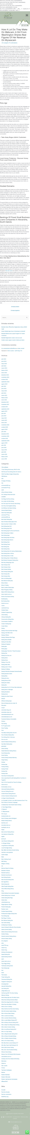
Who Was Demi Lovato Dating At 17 (9, 1042)
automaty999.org (5, 517)
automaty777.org (5, 514)
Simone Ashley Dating (6, 938)
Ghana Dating (4, 748)
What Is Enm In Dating (6, 1006)
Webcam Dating (5, 995)
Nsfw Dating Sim (5, 884)
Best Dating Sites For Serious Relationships (11, 551)
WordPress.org (4, 1096)
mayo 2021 (4, 418)
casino (3, 605)
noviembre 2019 (5, 436)
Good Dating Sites (5, 753)
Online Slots (4, 900)
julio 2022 (3, 386)
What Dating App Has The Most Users (10, 997)
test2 (2, 972)
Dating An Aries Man (6, 641)
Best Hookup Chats (5, 567)
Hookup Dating (4, 766)
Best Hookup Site (5, 573)
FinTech (3, 721)
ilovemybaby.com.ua (6, 786)
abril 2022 (3, 393)
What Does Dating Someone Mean (9, 999)
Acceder (3, 1089)
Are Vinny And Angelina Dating (8, 505)
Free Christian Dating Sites (7, 734)
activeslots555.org (5, 485)
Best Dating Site (5, 546)
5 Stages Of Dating (5, 480)
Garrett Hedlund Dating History (8, 741)
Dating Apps (4, 648)
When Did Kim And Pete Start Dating (10, 1008)
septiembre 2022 (5, 381)
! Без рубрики (4, 467)
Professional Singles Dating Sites (9, 913)
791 (2, 483)
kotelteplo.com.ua (5, 827)
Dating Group (4, 660)
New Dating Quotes (6, 877)
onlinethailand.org (5, 902)
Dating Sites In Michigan (7, 689)
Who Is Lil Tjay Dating (6, 1031)
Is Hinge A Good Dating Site (7, 798)
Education (3, 705)
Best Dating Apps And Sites (7, 537)
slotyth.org (3, 947)
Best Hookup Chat (5, 564)
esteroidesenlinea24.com (7, 714)
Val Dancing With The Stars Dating (9, 993)
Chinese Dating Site (6, 617)
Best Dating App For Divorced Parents (10, 530)
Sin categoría (5, 42)
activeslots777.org (5, 487)
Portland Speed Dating (6, 911)
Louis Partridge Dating (6, 847)
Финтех (3, 1072)
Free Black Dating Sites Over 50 (8, 732)
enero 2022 (4, 399)
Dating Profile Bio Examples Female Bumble (11, 671)
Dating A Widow (5, 635)
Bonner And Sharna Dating (7, 596)
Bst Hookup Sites (5, 601)
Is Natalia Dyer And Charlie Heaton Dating (11, 804)
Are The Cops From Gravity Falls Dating (10, 503)
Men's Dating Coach (6, 859)
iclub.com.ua (4, 784)
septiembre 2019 (5, 440)
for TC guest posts (5, 725)
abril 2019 (3, 452)
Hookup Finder (4, 768)
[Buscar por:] (15, 317)
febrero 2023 (4, 370)
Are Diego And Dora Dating (7, 499)
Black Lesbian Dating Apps (7, 587)
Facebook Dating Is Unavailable (8, 719)
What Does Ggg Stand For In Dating (9, 1002)
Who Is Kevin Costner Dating (8, 1027)
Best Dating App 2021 (6, 526)
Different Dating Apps (6, 700)
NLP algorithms (5, 881)
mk (2, 866)
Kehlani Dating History (6, 820)
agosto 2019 (4, 443)
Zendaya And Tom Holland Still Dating (10, 1058)
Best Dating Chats (5, 544)
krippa (2, 829)
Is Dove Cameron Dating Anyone (9, 795)
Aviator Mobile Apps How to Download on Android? (13, 331)
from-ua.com (4, 739)
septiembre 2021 (5, 409)
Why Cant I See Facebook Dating (9, 1049)
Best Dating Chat (5, 542)
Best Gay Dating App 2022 (7, 562)
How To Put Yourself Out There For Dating (11, 782)
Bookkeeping (4, 598)
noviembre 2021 (5, 404)
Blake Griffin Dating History (7, 592)
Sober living (4, 949)
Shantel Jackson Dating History (8, 936)
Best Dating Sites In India (7, 555)
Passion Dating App (6, 906)
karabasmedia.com (5, 816)
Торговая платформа (6, 1070)
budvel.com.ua (4, 603)
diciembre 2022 (5, 375)
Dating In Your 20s (5, 662)
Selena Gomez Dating (6, 929)
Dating (3, 628)
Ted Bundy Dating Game (7, 965)
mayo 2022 (4, 390)
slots (2, 943)
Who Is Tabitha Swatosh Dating (8, 1038)
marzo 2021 (4, 420)
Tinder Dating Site (5, 977)
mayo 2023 (4, 363)
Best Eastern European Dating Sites (9, 560)
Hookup (3, 762)
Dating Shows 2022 (6, 680)
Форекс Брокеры (5, 1074)
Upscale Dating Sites (6, 986)
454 (2, 478)
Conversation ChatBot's (7, 621)
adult (2, 489)
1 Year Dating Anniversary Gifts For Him (10, 469)
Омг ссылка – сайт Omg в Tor (15, 350)
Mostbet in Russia (5, 870)
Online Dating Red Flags (7, 897)
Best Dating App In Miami (7, 533)
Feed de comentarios (6, 1094)
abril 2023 (3, 365)
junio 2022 (3, 388)
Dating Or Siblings (5, 669)
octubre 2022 (4, 379)
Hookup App (4, 764)
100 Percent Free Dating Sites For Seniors (11, 471)
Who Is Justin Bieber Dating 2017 (9, 1020)
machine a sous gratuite (7, 852)
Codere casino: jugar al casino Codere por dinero (12, 340)
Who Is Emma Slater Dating (7, 1013)
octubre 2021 (4, 406)
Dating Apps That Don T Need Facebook (10, 651)
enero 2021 (4, 422)
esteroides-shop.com (6, 712)
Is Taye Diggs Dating (6, 807)
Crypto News (4, 626)
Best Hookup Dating (6, 569)
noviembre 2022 (5, 377)
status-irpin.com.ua (6, 961)
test (2, 970)
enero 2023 (4, 372)
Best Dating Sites (5, 548)
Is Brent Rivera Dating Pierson (8, 793)
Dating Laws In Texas (6, 666)
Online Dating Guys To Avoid (8, 895)
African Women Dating (6, 492)
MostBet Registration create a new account (11, 337)
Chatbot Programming (6, 612)
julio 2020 (3, 431)
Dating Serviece (5, 678)
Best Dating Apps (5, 535)
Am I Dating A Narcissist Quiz (8, 494)
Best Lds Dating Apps (6, 578)
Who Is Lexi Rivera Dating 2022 (8, 1029)
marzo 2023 (4, 368)
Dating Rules (4, 675)
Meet (2, 856)
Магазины (3, 1061)
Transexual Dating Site (6, 979)
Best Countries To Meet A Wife (8, 524)
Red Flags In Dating (6, 918)
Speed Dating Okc (5, 954)
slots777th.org (4, 945)
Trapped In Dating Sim (6, 981)
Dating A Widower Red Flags (8, 637)
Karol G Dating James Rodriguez (9, 818)
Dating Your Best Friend (7, 696)
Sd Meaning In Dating (6, 924)
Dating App (4, 646)
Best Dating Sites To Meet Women (9, 558)
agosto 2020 (4, 429)
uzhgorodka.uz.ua (5, 990)
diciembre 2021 (5, 402)
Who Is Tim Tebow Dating (7, 1040)
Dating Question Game (6, 673)
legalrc (3, 836)
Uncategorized (4, 984)
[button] (27, 15)
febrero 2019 (4, 456)
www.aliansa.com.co (6, 1056)
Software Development (6, 952)
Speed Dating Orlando (6, 956)
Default (3, 698)
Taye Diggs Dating (5, 963)
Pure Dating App (5, 915)
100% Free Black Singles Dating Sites (10, 474)
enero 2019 (4, 458)
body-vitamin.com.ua (6, 594)
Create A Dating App (6, 623)
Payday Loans (4, 909)
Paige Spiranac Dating (6, 904)
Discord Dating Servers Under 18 (9, 703)
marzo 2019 (4, 454)
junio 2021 (3, 415)
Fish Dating (4, 723)
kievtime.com (4, 822)
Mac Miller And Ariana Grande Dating (10, 850)
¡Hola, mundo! (21, 348)
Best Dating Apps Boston (7, 539)
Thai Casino (4, 974)
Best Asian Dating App (6, 519)
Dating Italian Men (5, 664)
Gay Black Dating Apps (6, 744)
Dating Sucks (4, 694)
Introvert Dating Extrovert (7, 791)
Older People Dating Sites (7, 886)
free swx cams (8, 270)
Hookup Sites (4, 773)
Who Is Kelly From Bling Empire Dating (10, 1024)
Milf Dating (3, 861)
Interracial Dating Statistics (7, 789)
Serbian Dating (4, 934)
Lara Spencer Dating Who (7, 834)
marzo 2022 (4, 395)
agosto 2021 (4, 411)
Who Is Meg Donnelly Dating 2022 (9, 1033)
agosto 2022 (4, 384)
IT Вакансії (4, 809)
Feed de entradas (5, 1092)
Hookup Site (4, 771)
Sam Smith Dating (5, 922)
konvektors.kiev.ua (5, 825)
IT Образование (5, 811)
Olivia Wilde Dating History (7, 888)
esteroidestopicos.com (6, 716)
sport (2, 959)
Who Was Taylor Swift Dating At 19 (9, 1045)
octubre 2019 (4, 438)
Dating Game (4, 657)
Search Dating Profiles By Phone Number (11, 927)
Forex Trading (4, 728)
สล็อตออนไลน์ (4, 1081)
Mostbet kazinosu (5, 872)
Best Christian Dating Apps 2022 (9, 521)
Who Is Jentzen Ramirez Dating (8, 1017)
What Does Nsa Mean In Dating (8, 1004)
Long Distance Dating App (7, 845)
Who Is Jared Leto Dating (7, 1015)
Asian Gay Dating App (6, 512)
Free (2, 730)
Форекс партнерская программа (9, 1079)
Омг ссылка (4, 1065)
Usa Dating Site (5, 988)
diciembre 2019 (5, 433)
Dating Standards (5, 691)
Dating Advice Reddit (6, 639)
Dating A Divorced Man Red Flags (9, 630)
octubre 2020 (4, 427)
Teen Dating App (5, 968)
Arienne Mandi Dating (6, 510)
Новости (3, 1063)
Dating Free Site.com (6, 655)
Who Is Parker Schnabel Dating (8, 1036)
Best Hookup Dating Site (7, 571)
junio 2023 (3, 361)
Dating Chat (4, 653)
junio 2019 (3, 447)
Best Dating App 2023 (6, 528)
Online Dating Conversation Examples (10, 893)
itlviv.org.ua (4, 813)
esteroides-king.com (6, 710)
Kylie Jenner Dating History (7, 831)
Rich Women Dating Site (7, 920)
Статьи (3, 1067)
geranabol (3, 746)
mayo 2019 (4, 449)
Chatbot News (4, 610)
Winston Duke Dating (6, 1052)
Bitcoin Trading (4, 585)
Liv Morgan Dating (5, 843)
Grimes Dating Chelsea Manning (8, 757)
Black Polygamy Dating (6, 589)
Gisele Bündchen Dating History (8, 750)
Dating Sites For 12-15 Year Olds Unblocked (11, 687)
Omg (2, 891)
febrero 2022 (4, 397)
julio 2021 (3, 413)
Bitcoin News (4, 582)
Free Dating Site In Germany (8, 737)
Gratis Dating (4, 755)
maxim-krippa (4, 854)
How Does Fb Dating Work (7, 775)
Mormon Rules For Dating (7, 868)
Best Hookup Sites (5, 576)
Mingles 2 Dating (5, 863)
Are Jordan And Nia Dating (7, 501)
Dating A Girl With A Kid (6, 632)
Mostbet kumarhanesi (6, 875)
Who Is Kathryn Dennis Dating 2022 (9, 1022)
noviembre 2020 (5, 424)
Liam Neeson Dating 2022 (7, 841)
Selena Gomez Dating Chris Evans (9, 931)
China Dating (4, 614)
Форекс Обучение (5, 1077)
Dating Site (4, 685)
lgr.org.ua (3, 838)
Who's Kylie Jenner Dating (7, 1047)
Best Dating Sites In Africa (7, 553)
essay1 (3, 707)
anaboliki (3, 496)
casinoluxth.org (5, 607)
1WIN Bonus (4, 476)
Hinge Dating (4, 759)
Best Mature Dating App (7, 580)
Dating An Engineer (5, 644)
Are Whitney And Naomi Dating (8, 508)
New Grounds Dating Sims (7, 879)
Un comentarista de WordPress (8, 348)
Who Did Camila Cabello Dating (8, 1011)
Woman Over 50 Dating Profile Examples (10, 1054)
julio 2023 (3, 359)
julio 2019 (3, 445)
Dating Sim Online (5, 682)
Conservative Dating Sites (7, 619)
